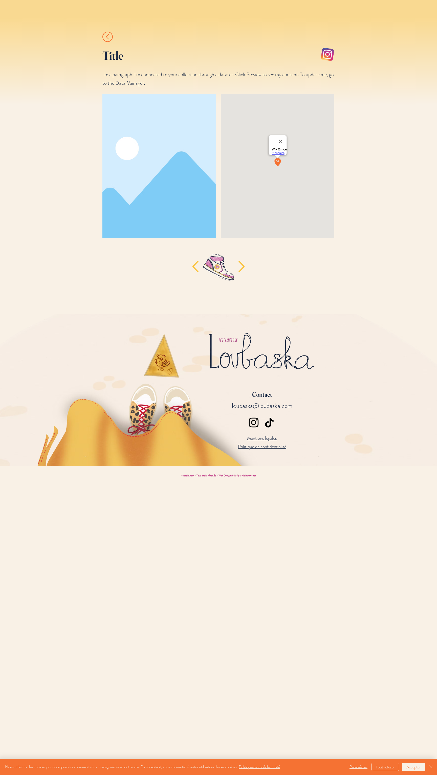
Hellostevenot (249, 475)
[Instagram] (253, 422)
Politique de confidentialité (259, 767)
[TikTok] (269, 422)
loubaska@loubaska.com (262, 405)
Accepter (413, 767)
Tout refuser (385, 767)
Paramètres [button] (358, 767)
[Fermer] (431, 767)
